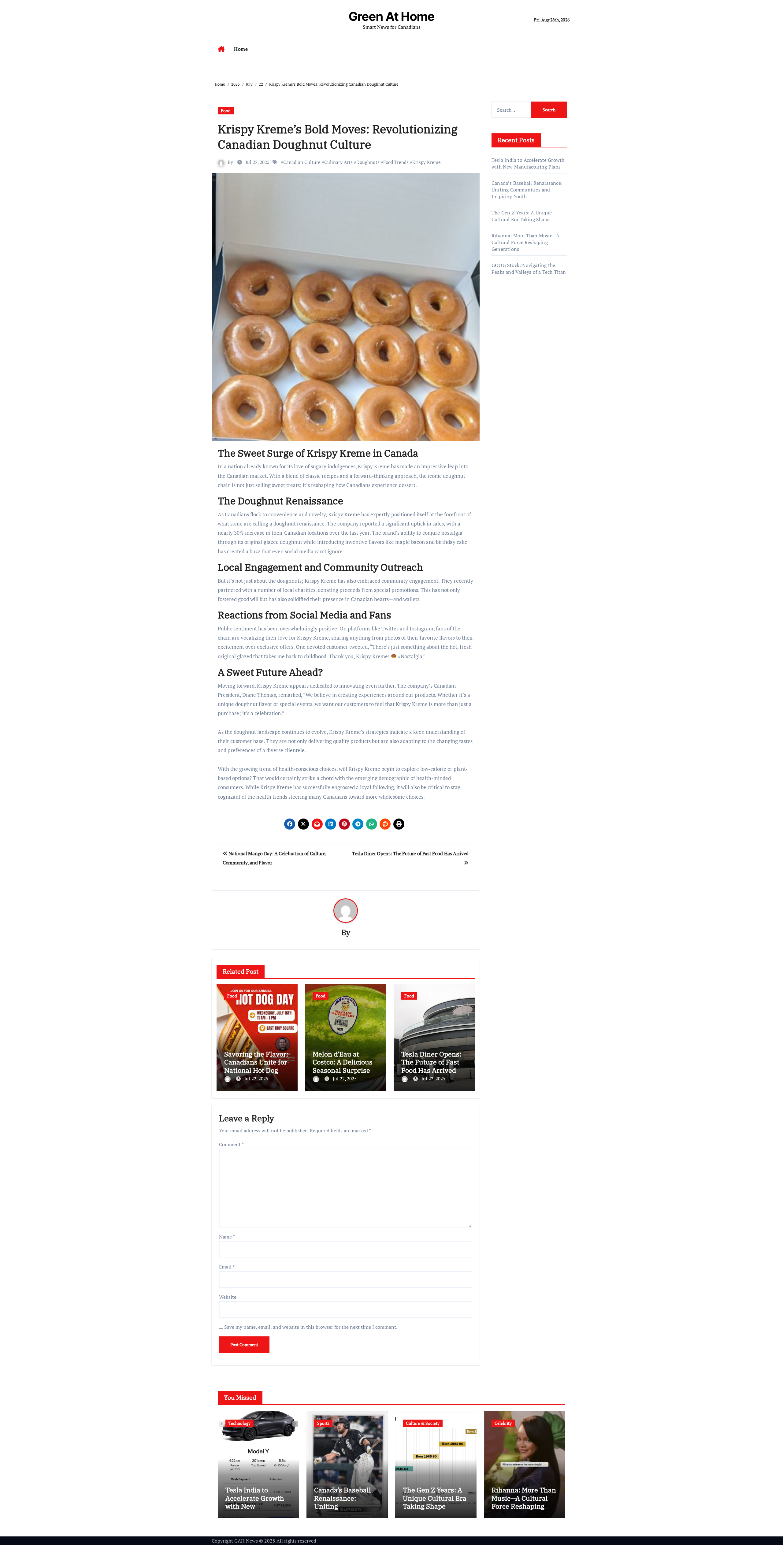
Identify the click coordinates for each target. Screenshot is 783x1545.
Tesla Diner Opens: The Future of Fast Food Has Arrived (431, 1062)
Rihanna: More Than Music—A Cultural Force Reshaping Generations (525, 242)
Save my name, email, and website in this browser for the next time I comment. (310, 1327)
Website (227, 1297)
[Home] (221, 49)
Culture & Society (423, 1423)
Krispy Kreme (426, 162)
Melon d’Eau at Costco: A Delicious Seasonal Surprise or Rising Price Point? (345, 1066)
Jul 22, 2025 (256, 1078)
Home (241, 49)
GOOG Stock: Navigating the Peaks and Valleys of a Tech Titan (529, 268)
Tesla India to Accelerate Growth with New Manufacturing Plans (528, 163)
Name (227, 1236)
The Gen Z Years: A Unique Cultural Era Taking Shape (522, 216)
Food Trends (396, 162)
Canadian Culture (302, 162)
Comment (231, 1144)
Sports (323, 1423)
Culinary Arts (338, 162)
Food (226, 110)
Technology (239, 1423)
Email (227, 1266)
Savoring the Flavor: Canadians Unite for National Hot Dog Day (256, 1066)
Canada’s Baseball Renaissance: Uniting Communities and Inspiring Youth (527, 190)
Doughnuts (368, 162)
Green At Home (392, 16)
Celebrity (503, 1423)
